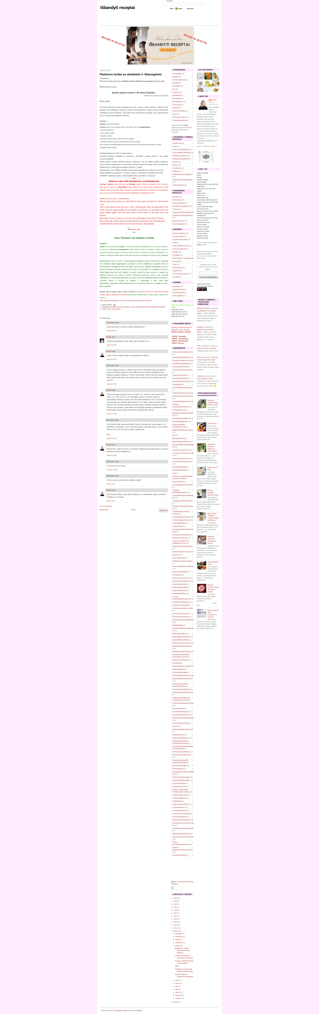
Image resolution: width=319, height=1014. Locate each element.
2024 (175, 901)
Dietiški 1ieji (177, 143)
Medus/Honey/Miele (179, 634)
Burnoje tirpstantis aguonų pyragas (213, 493)
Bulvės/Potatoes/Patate (180, 441)
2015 (175, 916)
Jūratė (199, 357)
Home (172, 8)
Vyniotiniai (176, 277)
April (176, 989)
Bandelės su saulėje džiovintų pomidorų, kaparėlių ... (182, 950)
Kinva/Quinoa (177, 575)
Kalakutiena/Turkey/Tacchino (182, 546)
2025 (175, 898)
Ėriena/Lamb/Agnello (180, 817)
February (178, 995)
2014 (175, 919)
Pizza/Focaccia (178, 102)
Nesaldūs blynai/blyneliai (181, 206)
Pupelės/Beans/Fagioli (180, 712)
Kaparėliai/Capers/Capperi (182, 552)
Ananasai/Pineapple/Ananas (182, 370)
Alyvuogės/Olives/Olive (180, 367)
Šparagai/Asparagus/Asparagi (183, 828)
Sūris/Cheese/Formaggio (181, 777)
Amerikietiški (177, 73)
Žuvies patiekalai (178, 224)
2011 (175, 928)
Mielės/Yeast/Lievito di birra (182, 643)
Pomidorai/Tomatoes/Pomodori (183, 703)
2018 (175, 910)
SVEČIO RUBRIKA (179, 111)
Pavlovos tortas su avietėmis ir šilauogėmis (131, 74)
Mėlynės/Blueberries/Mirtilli (156, 307)
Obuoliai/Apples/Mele (180, 672)
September (179, 942)
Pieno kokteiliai (178, 296)
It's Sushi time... (212, 423)
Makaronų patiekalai (180, 156)
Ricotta (104, 309)
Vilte (198, 346)
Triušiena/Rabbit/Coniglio (181, 780)
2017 (175, 913)
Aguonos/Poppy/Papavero (182, 357)
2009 (175, 1002)
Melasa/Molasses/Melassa (182, 637)
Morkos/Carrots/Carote (180, 660)
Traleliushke (110, 323)
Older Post (163, 510)
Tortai (109, 309)
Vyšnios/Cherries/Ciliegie (181, 814)
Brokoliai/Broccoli (179, 438)
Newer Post (104, 510)
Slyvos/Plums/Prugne (180, 765)
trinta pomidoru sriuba (205, 378)
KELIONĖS (176, 86)
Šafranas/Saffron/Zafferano (182, 820)
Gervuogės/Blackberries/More (183, 485)
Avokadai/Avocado (179, 410)
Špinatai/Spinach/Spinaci (181, 834)
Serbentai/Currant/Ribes (181, 752)
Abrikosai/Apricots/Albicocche (183, 352)
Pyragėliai (176, 255)
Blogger (139, 1010)
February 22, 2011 (112, 469)
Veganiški (176, 271)
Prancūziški (177, 105)
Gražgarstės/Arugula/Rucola (182, 501)
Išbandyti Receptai (203, 308)
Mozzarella (176, 663)
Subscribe (190, 8)
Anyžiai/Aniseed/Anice (180, 378)
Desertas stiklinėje (179, 233)
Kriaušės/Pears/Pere (180, 584)
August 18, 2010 (112, 384)
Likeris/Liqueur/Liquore (180, 614)
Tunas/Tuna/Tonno (179, 783)
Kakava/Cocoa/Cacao (180, 538)
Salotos (175, 162)
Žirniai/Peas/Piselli (179, 855)
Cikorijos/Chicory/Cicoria (181, 450)
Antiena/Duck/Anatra (180, 375)
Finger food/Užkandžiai (180, 149)
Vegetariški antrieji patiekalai (182, 215)
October (178, 940)
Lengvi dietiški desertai (138, 307)
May (176, 986)
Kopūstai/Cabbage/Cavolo (182, 581)
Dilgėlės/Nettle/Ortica (180, 470)
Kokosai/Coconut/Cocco (181, 578)
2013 (175, 922)
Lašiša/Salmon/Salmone (181, 602)
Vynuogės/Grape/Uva (180, 810)
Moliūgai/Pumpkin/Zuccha (181, 651)
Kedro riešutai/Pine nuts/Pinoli (183, 566)
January (178, 998)
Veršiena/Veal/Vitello (180, 798)
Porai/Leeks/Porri (178, 708)
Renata (108, 351)
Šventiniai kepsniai (179, 120)
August (177, 945)
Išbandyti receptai (117, 7)
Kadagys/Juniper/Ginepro (181, 535)
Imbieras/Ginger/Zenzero (181, 520)
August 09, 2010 (112, 345)
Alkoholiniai (177, 286)
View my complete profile (207, 146)
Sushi (175, 114)
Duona (175, 146)
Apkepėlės (176, 197)
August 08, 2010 (112, 330)
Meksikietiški (177, 98)
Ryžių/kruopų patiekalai (181, 159)
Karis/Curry (176, 555)
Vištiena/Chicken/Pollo (180, 804)
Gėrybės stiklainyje (179, 80)
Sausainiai (176, 261)
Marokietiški (177, 95)
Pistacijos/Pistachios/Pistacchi (183, 692)
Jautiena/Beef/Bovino (180, 523)
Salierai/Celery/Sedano (181, 738)
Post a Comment (106, 506)
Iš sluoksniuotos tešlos (180, 239)
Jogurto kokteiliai (178, 289)
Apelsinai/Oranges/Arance (182, 381)
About (180, 8)
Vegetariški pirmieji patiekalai (183, 180)
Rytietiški (176, 108)
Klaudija (200, 327)
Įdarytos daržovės (179, 221)
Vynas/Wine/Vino (178, 807)
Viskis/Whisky (177, 801)
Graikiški (176, 77)
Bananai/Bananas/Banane (182, 418)
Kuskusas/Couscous (180, 590)
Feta (174, 473)
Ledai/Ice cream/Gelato (180, 605)
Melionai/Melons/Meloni (181, 640)
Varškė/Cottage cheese (180, 795)
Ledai (175, 243)
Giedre (108, 337)
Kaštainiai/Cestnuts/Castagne (183, 561)
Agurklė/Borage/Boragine (181, 363)
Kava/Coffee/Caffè (179, 558)
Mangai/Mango (178, 625)
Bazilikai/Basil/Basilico (180, 421)
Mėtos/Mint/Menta (179, 669)
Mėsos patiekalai (178, 203)
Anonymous (201, 376)
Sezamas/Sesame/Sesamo (182, 755)
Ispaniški (176, 83)
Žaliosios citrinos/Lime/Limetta (183, 837)
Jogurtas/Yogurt (178, 526)
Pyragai (175, 252)
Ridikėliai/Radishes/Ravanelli (183, 729)
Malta (177, 966)
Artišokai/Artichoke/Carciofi (182, 393)
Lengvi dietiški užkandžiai (181, 152)
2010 (175, 931)
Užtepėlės (176, 171)
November (178, 937)
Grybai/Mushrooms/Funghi (182, 517)
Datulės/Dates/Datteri (180, 467)
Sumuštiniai (177, 168)
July (176, 980)
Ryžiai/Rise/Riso (178, 735)
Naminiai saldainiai (179, 249)
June (177, 983)
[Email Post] (113, 305)
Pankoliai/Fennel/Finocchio (182, 675)
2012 (175, 925)
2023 (175, 904)
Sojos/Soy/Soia (178, 769)
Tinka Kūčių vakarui (179, 117)
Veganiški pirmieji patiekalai (182, 174)
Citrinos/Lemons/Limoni (181, 458)
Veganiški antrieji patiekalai (182, 212)
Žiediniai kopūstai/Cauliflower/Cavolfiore (183, 850)
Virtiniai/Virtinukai (179, 185)
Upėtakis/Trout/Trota (179, 786)
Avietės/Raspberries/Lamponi (120, 307)
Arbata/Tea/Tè (177, 384)
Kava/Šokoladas (178, 292)
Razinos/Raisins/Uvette (181, 723)
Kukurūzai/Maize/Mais (180, 587)
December (178, 934)
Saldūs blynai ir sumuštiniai (182, 258)
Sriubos (175, 165)
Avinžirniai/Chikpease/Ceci (182, 401)
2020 (175, 907)
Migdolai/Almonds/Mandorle (182, 646)
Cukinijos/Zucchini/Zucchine (182, 462)
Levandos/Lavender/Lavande (183, 608)
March (177, 992)
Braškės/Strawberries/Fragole (183, 430)
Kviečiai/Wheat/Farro (180, 593)
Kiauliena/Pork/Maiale (180, 572)
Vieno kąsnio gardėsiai (180, 274)
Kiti (174, 89)
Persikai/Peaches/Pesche (181, 689)
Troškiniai (176, 209)
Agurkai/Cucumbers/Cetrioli (182, 360)
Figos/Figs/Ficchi (178, 482)
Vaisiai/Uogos (116, 309)
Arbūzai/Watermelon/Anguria (182, 388)
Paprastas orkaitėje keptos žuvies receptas (212, 402)
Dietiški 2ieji (177, 200)
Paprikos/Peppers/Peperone (182, 679)
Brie (174, 435)
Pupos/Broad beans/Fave (181, 715)
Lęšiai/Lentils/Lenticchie (181, 617)
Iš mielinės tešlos (178, 236)
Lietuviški (176, 92)
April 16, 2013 (111, 484)
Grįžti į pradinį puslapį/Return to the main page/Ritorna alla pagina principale (126, 300)
